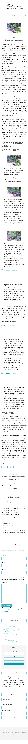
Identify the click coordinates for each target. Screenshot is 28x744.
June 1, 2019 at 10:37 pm (8, 525)
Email (3, 562)
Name (3, 555)
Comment (4, 582)
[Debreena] (14, 6)
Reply (2, 505)
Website (3, 569)
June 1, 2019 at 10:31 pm (6, 503)
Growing (10, 467)
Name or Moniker (14, 651)
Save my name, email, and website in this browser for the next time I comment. (13, 578)
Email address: (14, 656)
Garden (14, 37)
